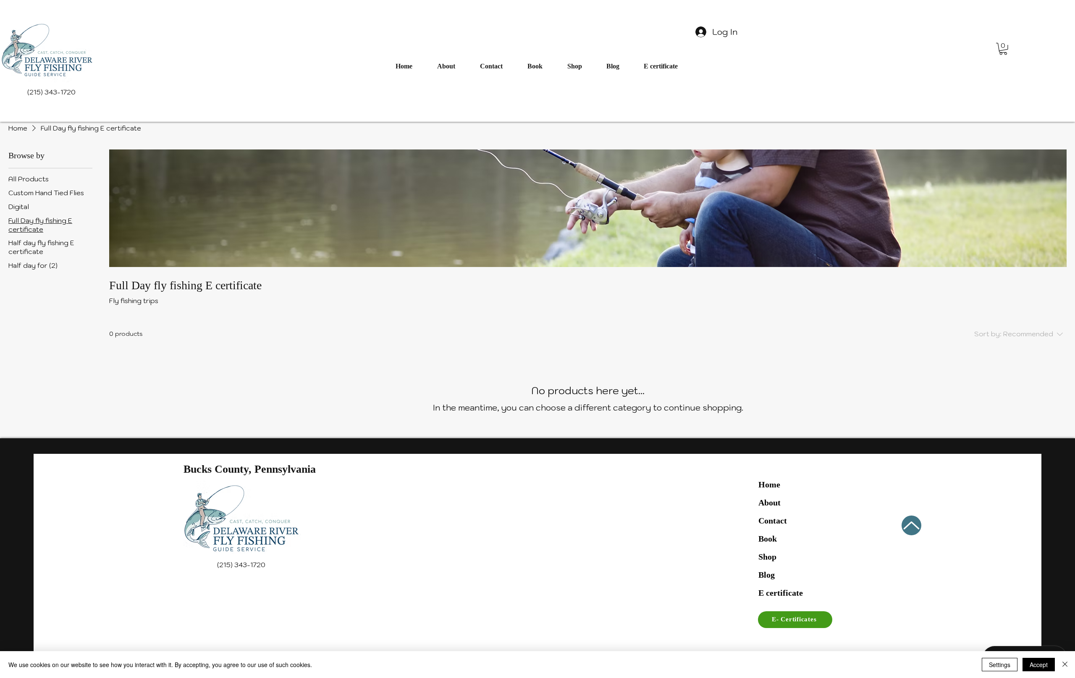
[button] (1003, 49)
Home (769, 484)
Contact (772, 520)
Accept (1039, 664)
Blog (766, 574)
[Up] (911, 525)
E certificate (780, 592)
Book (767, 538)
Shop (767, 556)
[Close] (1065, 664)
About (769, 502)
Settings (999, 664)
